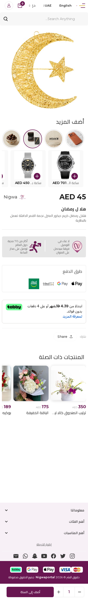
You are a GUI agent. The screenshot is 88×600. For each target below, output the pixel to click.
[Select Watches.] (32, 138)
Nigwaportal (45, 577)
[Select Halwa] (11, 138)
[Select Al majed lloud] (53, 138)
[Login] (9, 5)
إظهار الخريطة (44, 544)
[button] (65, 168)
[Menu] (82, 5)
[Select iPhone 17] (74, 138)
